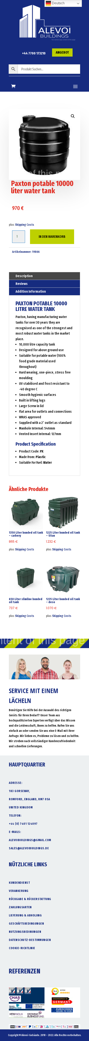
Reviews (22, 284)
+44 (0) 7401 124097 (23, 824)
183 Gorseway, (19, 791)
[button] (73, 116)
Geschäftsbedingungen (26, 923)
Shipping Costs (24, 225)
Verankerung (19, 891)
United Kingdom (21, 807)
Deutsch (58, 3)
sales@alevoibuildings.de (29, 848)
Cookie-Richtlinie (22, 948)
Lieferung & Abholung (25, 915)
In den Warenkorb (52, 237)
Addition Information (31, 291)
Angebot (62, 52)
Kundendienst (19, 883)
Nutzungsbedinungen (25, 932)
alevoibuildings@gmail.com (30, 840)
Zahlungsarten (20, 907)
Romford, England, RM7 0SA (29, 799)
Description (24, 276)
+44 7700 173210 (34, 53)
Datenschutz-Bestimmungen (30, 940)
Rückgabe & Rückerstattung (30, 899)
